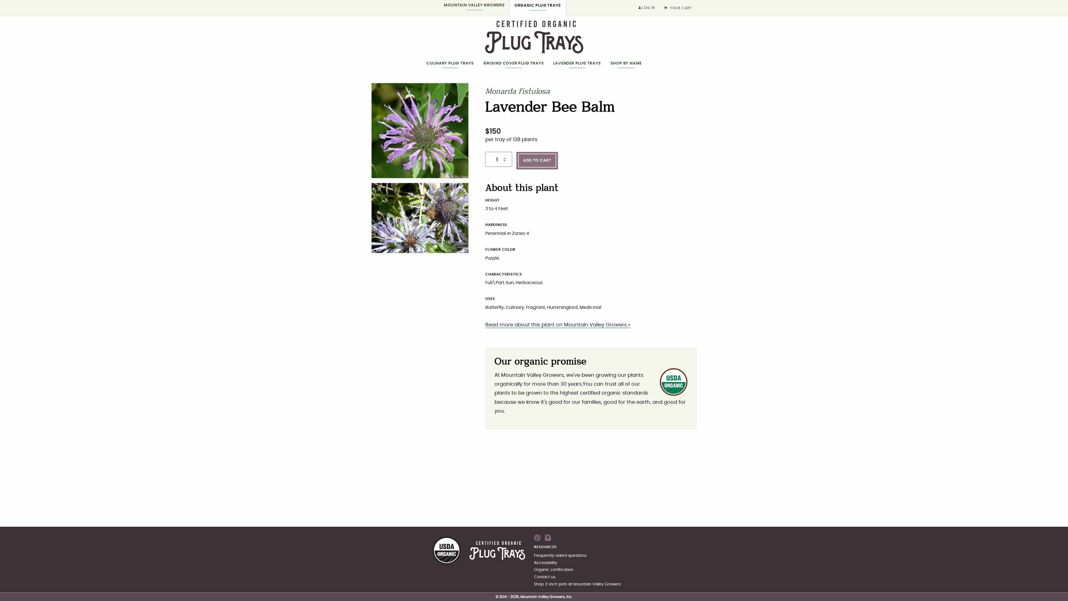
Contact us (544, 577)
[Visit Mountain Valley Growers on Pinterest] (537, 539)
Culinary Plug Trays (450, 63)
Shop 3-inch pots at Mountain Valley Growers (577, 584)
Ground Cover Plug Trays (513, 63)
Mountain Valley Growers (474, 5)
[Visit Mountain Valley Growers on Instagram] (548, 539)
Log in (648, 8)
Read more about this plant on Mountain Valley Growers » (557, 324)
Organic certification (553, 570)
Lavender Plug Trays (577, 63)
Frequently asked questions (560, 555)
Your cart (681, 8)
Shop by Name (626, 63)
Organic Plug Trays (538, 5)
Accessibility (545, 563)
